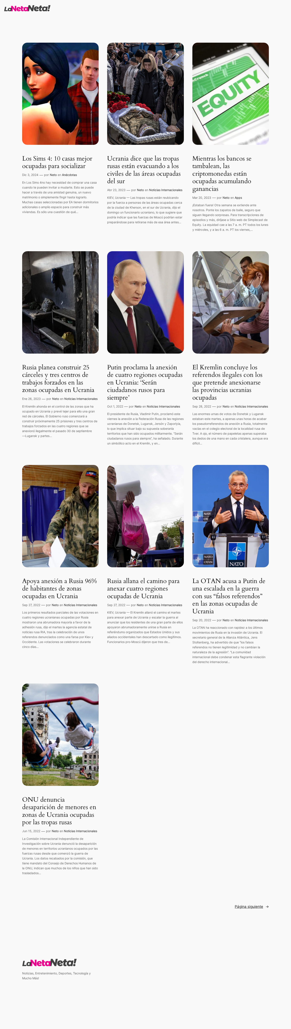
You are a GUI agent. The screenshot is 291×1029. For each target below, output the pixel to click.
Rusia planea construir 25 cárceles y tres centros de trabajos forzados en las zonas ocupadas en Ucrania (58, 379)
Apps (238, 197)
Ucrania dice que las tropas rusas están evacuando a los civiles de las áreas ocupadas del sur (144, 170)
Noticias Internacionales (165, 190)
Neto (53, 175)
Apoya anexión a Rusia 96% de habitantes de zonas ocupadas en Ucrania (59, 589)
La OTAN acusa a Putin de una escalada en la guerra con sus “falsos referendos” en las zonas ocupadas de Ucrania (228, 596)
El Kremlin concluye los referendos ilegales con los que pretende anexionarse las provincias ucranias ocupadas (227, 383)
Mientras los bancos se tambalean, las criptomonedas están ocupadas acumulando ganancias (222, 174)
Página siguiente (252, 906)
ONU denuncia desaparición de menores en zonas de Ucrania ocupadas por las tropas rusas (59, 811)
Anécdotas (69, 175)
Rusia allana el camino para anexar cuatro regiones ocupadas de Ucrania (143, 589)
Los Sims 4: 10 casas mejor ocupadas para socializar (57, 162)
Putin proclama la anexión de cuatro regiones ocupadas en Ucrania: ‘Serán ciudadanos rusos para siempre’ (145, 383)
